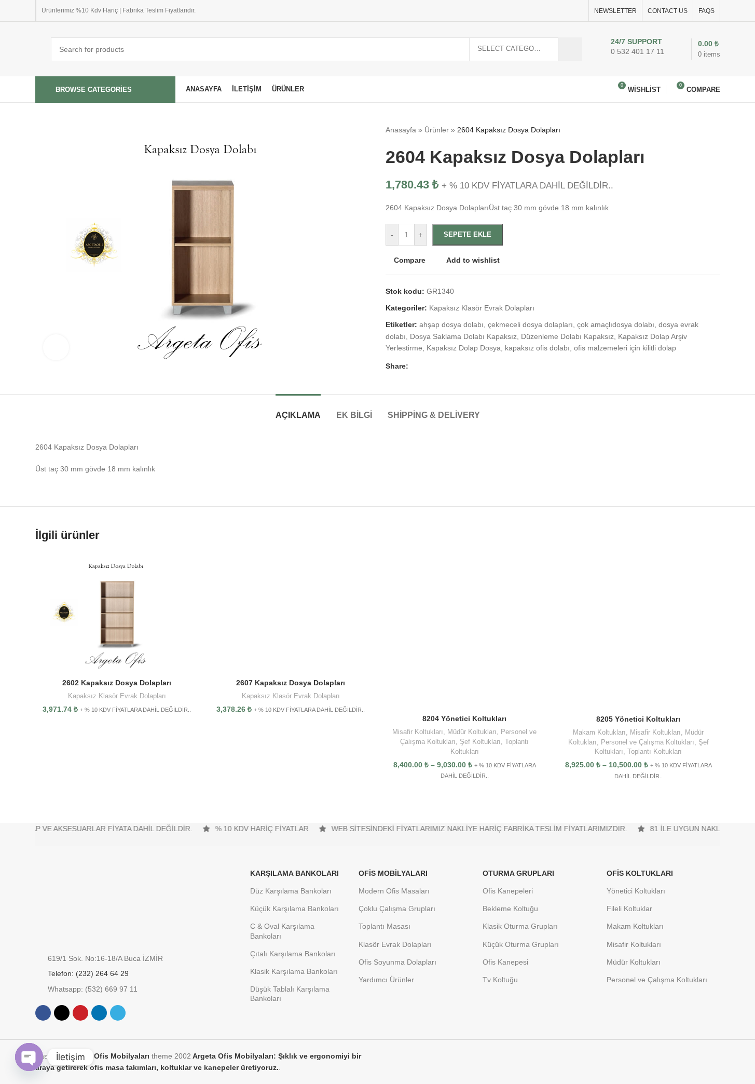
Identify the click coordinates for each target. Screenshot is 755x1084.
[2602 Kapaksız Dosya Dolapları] (117, 613)
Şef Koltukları (480, 742)
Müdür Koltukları (472, 732)
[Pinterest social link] (552, 11)
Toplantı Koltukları (654, 751)
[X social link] (539, 11)
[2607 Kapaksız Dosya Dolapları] (291, 613)
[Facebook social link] (527, 11)
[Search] (570, 49)
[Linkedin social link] (564, 11)
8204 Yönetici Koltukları (464, 718)
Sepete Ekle (467, 234)
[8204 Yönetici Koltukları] (464, 631)
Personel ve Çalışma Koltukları (647, 742)
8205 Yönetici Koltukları (638, 719)
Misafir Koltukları (417, 732)
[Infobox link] (635, 49)
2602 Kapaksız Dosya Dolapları (116, 683)
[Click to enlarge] (56, 347)
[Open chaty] (29, 1057)
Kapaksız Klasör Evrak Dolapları (117, 696)
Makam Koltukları (599, 732)
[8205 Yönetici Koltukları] (638, 631)
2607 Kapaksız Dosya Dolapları (290, 683)
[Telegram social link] (577, 11)
